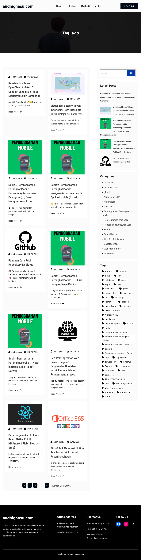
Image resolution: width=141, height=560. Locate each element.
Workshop (109, 253)
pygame (127, 361)
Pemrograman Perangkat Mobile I (115, 338)
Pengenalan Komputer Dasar (118, 224)
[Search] (131, 73)
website (109, 392)
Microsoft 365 (111, 314)
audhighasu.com (18, 6)
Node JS (108, 206)
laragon (125, 301)
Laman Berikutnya (61, 485)
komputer (109, 301)
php (107, 357)
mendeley (127, 306)
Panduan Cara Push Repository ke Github (20, 262)
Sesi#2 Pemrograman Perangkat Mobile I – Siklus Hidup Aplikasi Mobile (66, 280)
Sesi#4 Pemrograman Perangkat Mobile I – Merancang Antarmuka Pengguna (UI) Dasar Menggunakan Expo (22, 193)
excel (123, 280)
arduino (123, 271)
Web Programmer (112, 248)
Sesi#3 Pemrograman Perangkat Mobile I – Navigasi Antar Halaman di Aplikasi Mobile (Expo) (66, 191)
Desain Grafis (110, 187)
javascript (119, 297)
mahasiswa (110, 306)
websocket (125, 392)
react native (124, 366)
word (107, 396)
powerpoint (110, 361)
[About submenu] (63, 6)
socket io (109, 374)
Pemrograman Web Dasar (116, 219)
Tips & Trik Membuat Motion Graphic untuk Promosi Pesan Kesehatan (67, 452)
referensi (109, 370)
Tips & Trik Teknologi (114, 239)
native (130, 323)
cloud (107, 275)
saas (123, 370)
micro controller (112, 310)
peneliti (108, 348)
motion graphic (112, 323)
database (109, 280)
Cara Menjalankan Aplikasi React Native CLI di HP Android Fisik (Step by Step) (23, 441)
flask (119, 284)
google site (110, 293)
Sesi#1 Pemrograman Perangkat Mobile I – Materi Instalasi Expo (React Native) (24, 364)
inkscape (127, 293)
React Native (110, 234)
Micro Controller (112, 196)
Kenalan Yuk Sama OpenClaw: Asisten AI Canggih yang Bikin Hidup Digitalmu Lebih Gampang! (24, 89)
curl (119, 275)
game (125, 288)
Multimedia (109, 201)
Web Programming (114, 388)
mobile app (110, 319)
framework (110, 288)
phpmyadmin (122, 357)
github (107, 192)
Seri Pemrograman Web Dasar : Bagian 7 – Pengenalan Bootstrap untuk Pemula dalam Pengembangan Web (65, 366)
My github (129, 6)
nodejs (108, 327)
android (108, 271)
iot (106, 297)
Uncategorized (111, 243)
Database (108, 182)
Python (107, 229)
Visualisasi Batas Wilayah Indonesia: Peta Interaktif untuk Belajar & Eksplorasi (66, 110)
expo (107, 284)
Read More (13, 111)
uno (107, 383)
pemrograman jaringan (116, 332)
